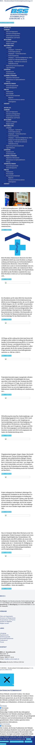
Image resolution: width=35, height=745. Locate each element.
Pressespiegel (9, 93)
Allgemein (10, 97)
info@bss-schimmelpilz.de (11, 659)
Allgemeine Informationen (12, 77)
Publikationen (9, 91)
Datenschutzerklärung (17, 741)
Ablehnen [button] (3, 744)
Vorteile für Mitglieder (11, 41)
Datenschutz (8, 669)
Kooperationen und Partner (13, 37)
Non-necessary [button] (5, 724)
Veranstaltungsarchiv (11, 87)
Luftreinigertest (12, 101)
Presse (2, 642)
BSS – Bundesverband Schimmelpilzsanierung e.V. (16, 1)
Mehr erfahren (6, 230)
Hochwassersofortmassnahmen (16, 99)
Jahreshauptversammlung (12, 35)
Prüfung (8, 161)
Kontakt (6, 103)
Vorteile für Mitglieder (6, 621)
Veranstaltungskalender (12, 85)
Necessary (5, 708)
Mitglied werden (10, 123)
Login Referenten (10, 67)
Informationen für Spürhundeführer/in (15, 79)
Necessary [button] (3, 706)
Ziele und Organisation (12, 31)
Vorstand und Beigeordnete (13, 33)
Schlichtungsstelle (11, 153)
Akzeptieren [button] (28, 741)
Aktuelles (7, 107)
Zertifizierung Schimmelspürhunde (15, 65)
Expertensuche (10, 71)
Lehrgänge (8, 47)
